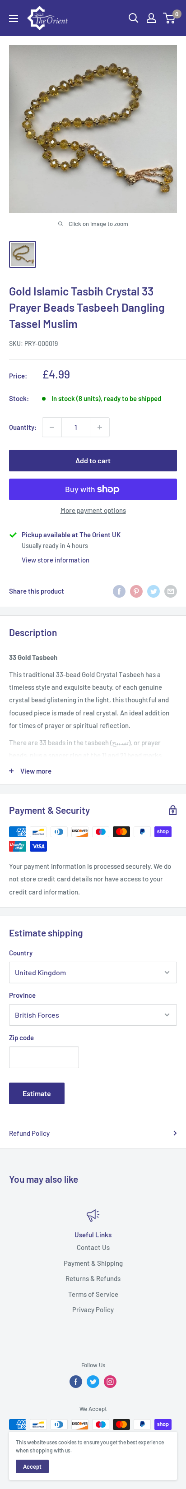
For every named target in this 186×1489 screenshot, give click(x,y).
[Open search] (134, 18)
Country (21, 953)
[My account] (151, 18)
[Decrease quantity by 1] (51, 427)
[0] (169, 18)
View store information (55, 560)
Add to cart (93, 460)
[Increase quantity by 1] (99, 427)
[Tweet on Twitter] (153, 591)
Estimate (37, 1093)
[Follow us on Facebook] (76, 1381)
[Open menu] (13, 18)
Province (22, 995)
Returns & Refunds (93, 1278)
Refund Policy (29, 1133)
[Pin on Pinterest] (136, 591)
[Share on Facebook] (119, 591)
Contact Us (93, 1247)
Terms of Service (93, 1294)
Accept (32, 1466)
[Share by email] (170, 591)
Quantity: (23, 427)
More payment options (93, 510)
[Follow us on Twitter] (93, 1381)
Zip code (21, 1037)
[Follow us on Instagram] (110, 1381)
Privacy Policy (93, 1309)
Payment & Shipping (93, 1263)
